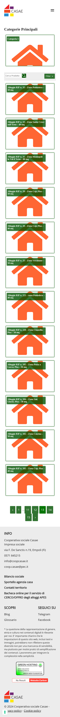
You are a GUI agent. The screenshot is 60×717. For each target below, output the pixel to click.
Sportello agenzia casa (18, 582)
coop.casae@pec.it (16, 567)
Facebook (44, 620)
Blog (7, 614)
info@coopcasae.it (16, 561)
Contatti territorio (15, 587)
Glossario (10, 620)
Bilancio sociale (14, 576)
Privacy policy (13, 711)
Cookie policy (32, 711)
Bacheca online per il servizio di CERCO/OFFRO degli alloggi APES (25, 595)
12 (35, 510)
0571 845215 (12, 555)
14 (49, 510)
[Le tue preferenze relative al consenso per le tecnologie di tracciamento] (5, 712)
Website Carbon (38, 680)
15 (28, 517)
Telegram (44, 614)
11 (27, 510)
